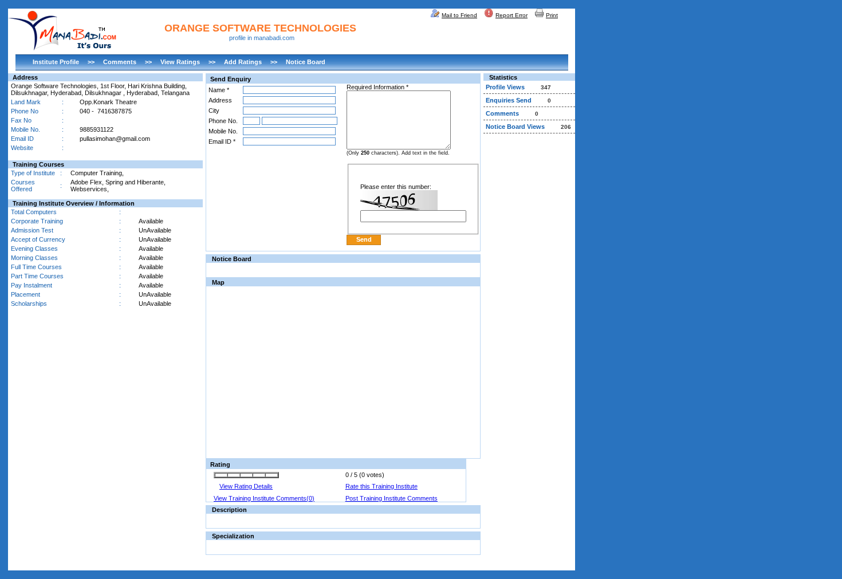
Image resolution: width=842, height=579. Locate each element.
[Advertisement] (529, 311)
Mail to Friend (459, 15)
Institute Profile (56, 61)
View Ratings (180, 61)
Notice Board (305, 61)
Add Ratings (243, 61)
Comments (119, 61)
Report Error (511, 15)
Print (552, 15)
